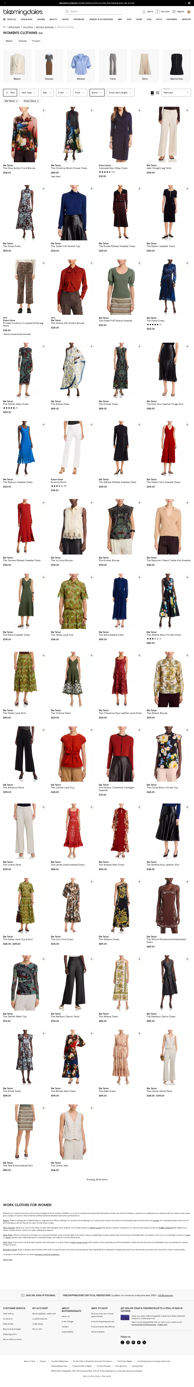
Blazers (9, 41)
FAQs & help (8, 1324)
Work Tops (7, 1242)
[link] (25, 168)
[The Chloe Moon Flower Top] (169, 754)
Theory (8, 1237)
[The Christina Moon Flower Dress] (73, 134)
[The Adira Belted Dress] (121, 601)
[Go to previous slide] (5, 3)
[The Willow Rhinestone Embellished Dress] (169, 905)
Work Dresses (9, 1228)
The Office (28, 27)
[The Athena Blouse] (169, 679)
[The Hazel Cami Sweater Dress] (169, 448)
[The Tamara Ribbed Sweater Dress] (25, 526)
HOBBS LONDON (165, 1228)
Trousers (36, 41)
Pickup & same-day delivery (103, 1327)
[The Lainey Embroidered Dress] (73, 831)
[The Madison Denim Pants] (73, 983)
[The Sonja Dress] (25, 212)
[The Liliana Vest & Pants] (169, 1057)
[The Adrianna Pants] (25, 754)
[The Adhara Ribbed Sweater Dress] (121, 448)
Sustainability (68, 1332)
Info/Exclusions (165, 1295)
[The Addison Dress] (121, 905)
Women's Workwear (45, 27)
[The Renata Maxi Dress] (73, 1057)
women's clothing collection (47, 1254)
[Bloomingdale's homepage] (5, 27)
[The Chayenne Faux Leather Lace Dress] (121, 679)
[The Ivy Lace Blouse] (73, 526)
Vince (187, 1235)
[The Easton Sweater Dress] (169, 212)
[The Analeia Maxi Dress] (121, 831)
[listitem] (97, 3)
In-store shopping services (102, 1321)
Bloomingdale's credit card (44, 1314)
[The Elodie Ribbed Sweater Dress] (121, 212)
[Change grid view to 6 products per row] (157, 92)
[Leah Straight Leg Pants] (169, 134)
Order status (37, 1324)
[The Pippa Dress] (169, 287)
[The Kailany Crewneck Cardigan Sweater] (121, 754)
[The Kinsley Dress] (121, 370)
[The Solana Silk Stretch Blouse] (73, 287)
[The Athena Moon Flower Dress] (169, 601)
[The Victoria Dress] (73, 679)
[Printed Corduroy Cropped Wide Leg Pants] (25, 287)
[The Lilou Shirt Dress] (73, 905)
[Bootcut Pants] (73, 448)
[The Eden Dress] (121, 1057)
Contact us (8, 1319)
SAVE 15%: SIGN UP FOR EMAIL (41, 1295)
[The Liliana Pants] (25, 831)
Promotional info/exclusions (144, 1324)
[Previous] (6, 134)
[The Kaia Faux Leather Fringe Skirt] (169, 370)
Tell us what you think (12, 1339)
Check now (162, 1324)
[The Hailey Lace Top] (73, 601)
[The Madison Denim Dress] (169, 983)
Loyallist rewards (39, 1319)
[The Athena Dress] (121, 983)
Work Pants (8, 1235)
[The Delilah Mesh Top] (25, 983)
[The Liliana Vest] (73, 1132)
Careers (65, 1327)
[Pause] (189, 3)
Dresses (23, 41)
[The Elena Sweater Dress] (25, 601)
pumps (156, 1220)
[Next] (43, 134)
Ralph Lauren (95, 1228)
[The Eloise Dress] (25, 1057)
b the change (67, 1321)
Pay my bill (37, 1329)
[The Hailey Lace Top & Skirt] (25, 905)
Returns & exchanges (12, 1329)
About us (66, 1316)
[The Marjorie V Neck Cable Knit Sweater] (169, 526)
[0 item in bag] (189, 11)
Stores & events (98, 1332)
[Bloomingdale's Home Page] (23, 12)
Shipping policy (10, 1334)
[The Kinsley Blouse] (121, 526)
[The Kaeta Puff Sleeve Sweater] (121, 287)
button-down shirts (79, 1242)
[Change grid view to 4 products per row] (152, 93)
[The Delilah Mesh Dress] (25, 370)
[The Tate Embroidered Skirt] (25, 1132)
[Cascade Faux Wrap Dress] (121, 134)
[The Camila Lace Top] (73, 754)
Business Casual (10, 1250)
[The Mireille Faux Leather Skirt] (169, 831)
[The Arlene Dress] (73, 370)
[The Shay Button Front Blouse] (25, 134)
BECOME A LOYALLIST (68, 3)
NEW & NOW (14, 27)
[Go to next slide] (185, 3)
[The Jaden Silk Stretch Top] (73, 212)
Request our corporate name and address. (124, 1371)
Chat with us (8, 1314)
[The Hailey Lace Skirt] (25, 679)
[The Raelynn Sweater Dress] (25, 448)
